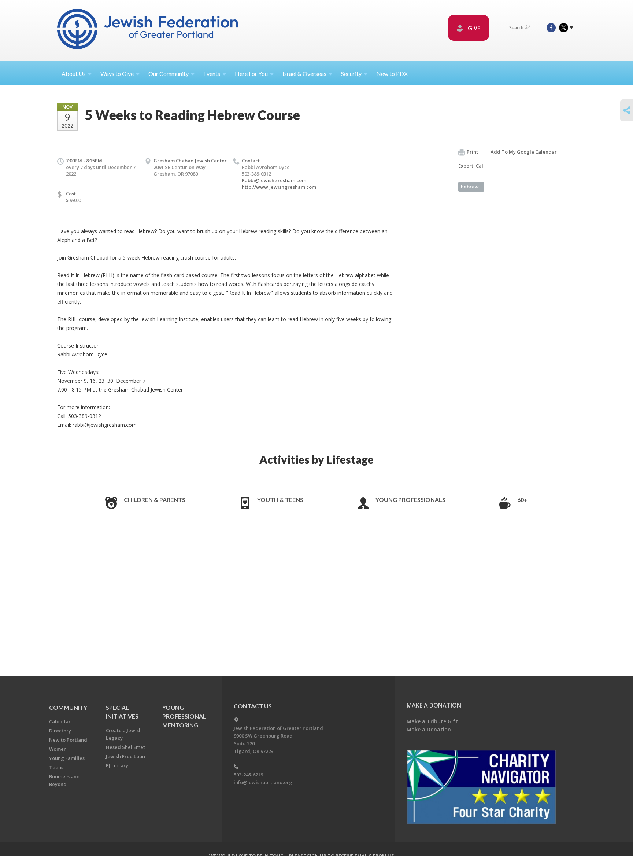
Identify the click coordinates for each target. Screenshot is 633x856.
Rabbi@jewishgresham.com (274, 180)
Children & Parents (154, 499)
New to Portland (68, 739)
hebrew (470, 186)
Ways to (117, 73)
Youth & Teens (280, 499)
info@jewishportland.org (263, 782)
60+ (522, 499)
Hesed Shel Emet (125, 747)
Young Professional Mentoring (184, 716)
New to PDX (392, 73)
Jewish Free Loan (125, 756)
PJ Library (117, 765)
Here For (251, 73)
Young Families (67, 758)
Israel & (304, 73)
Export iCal (470, 165)
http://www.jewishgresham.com (279, 187)
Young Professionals (410, 499)
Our (168, 73)
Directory (60, 730)
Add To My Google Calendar (524, 151)
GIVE (473, 28)
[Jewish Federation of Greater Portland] (148, 30)
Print (472, 151)
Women (58, 749)
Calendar (60, 721)
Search (516, 28)
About (74, 73)
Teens (56, 767)
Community (68, 707)
